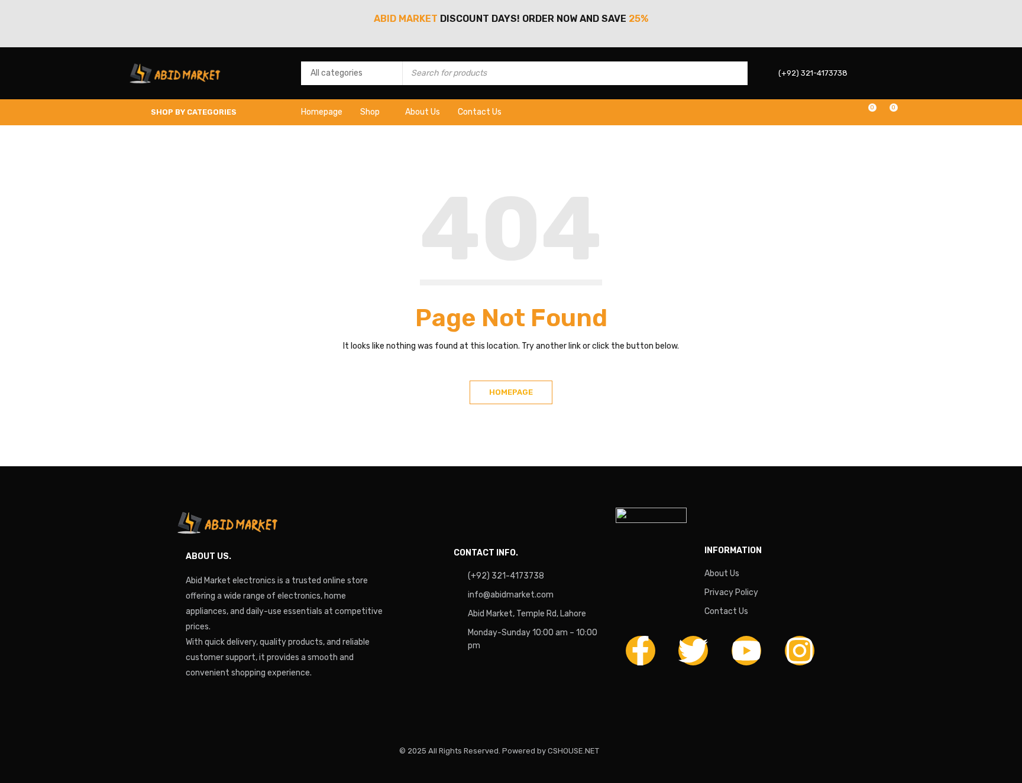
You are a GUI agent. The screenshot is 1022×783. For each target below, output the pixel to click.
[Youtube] (746, 650)
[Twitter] (693, 650)
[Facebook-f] (640, 650)
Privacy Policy (731, 592)
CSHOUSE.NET (573, 750)
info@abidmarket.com (511, 595)
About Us (721, 573)
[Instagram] (799, 650)
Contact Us (726, 611)
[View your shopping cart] (887, 112)
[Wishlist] (866, 112)
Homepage (511, 392)
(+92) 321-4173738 (506, 576)
